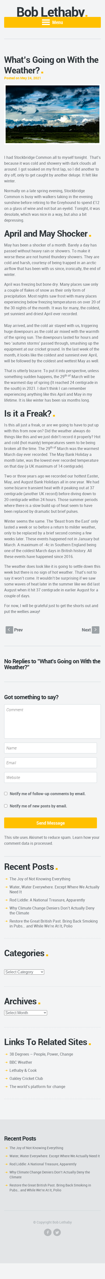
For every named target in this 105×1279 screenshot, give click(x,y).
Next (90, 630)
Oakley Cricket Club (26, 1078)
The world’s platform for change (37, 1086)
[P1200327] (52, 114)
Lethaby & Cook (23, 1070)
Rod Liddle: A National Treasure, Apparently (47, 900)
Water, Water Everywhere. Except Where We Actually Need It (54, 889)
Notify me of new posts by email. (38, 806)
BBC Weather (21, 1062)
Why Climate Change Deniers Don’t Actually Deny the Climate (52, 910)
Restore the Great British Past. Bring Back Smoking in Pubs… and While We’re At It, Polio (54, 923)
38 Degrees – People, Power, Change (41, 1054)
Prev (15, 630)
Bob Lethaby (50, 12)
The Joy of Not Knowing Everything (40, 879)
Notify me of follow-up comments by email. (48, 793)
